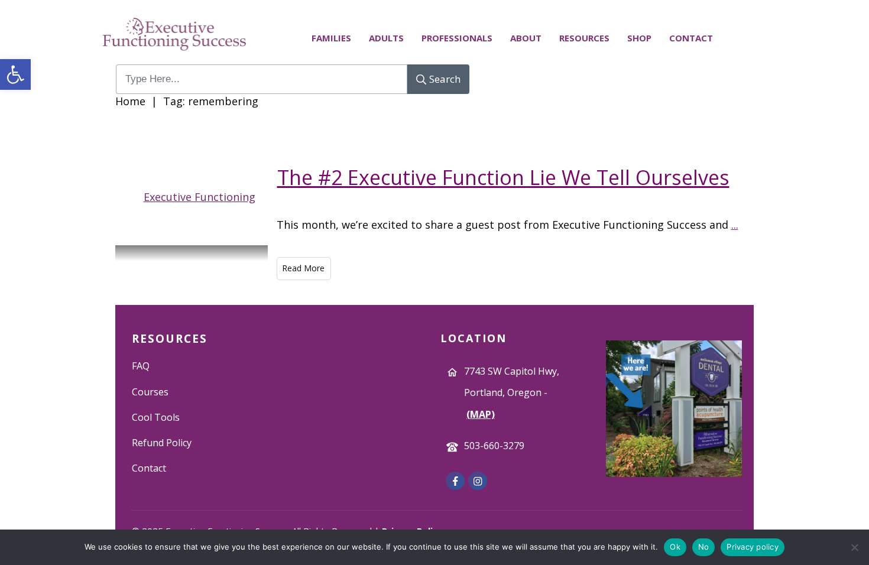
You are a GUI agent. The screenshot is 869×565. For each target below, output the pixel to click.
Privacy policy (753, 546)
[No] (854, 547)
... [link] (734, 224)
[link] (15, 74)
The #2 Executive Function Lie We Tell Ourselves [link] (503, 177)
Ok (675, 546)
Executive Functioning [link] (199, 197)
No (703, 546)
